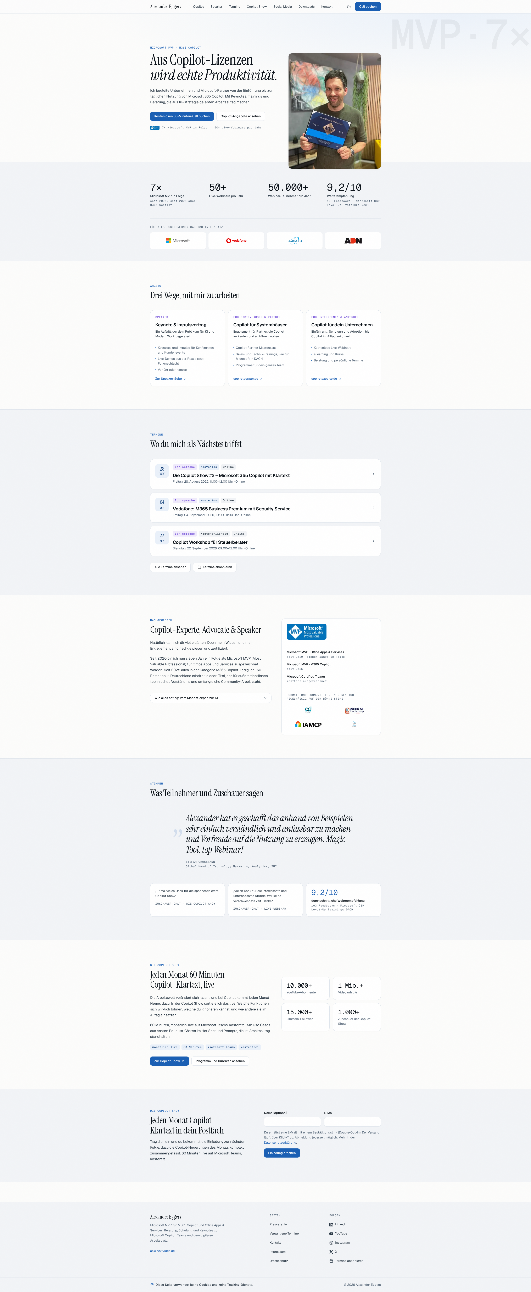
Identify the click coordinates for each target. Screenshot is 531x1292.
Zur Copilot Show (167, 1061)
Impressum (278, 1252)
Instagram (342, 1242)
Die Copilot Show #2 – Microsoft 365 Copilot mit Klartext (231, 475)
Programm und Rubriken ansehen (220, 1061)
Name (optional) (275, 1113)
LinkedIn (341, 1224)
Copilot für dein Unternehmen (342, 325)
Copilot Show (257, 7)
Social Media (282, 7)
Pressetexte (278, 1224)
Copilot (198, 7)
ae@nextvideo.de (162, 1251)
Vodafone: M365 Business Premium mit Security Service (231, 509)
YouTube (341, 1233)
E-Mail (328, 1113)
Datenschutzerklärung (280, 1142)
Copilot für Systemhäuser (260, 325)
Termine (234, 7)
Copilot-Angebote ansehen (241, 116)
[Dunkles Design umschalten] (348, 6)
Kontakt (326, 7)
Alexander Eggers (165, 6)
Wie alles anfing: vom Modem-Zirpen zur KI (186, 698)
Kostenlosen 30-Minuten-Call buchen (182, 116)
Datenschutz (279, 1261)
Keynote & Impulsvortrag (180, 325)
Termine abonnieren (217, 567)
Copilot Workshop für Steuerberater (210, 542)
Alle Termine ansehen (170, 567)
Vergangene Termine (284, 1233)
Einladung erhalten (282, 1153)
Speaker (216, 7)
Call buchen (368, 7)
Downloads (306, 7)
